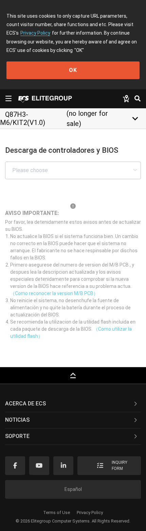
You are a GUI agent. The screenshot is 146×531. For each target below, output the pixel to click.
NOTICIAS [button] (17, 420)
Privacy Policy (35, 33)
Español (73, 489)
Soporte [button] (17, 436)
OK (73, 70)
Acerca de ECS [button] (25, 403)
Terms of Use (56, 512)
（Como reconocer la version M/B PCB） (54, 293)
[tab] (73, 404)
